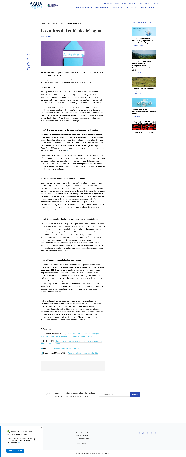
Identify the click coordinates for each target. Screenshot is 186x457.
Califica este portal (81, 443)
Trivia (140, 3)
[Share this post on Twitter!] (28, 64)
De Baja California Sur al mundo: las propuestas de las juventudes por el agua (144, 40)
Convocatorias (132, 3)
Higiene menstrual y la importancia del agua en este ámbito (144, 111)
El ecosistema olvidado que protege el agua (143, 90)
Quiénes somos (107, 3)
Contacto (146, 3)
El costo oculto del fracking (143, 132)
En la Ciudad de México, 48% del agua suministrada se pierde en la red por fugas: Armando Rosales (70, 335)
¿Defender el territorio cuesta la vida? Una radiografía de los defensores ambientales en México (143, 65)
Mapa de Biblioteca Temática (84, 432)
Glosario (78, 430)
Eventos (123, 3)
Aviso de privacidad (81, 441)
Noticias (116, 3)
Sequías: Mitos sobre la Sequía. (66, 348)
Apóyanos (155, 3)
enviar (135, 394)
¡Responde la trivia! (16, 451)
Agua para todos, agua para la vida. (83, 353)
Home (43, 23)
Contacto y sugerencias (82, 438)
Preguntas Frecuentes (82, 435)
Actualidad (52, 23)
